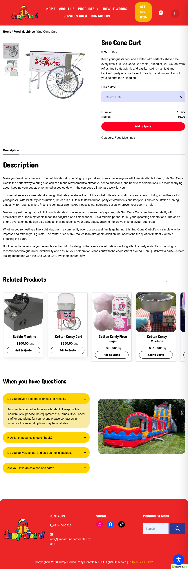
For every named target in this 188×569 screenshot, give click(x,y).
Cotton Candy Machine (157, 339)
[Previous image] (27, 74)
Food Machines (24, 31)
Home (50, 8)
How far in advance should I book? (29, 437)
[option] (11, 68)
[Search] (177, 528)
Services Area (75, 16)
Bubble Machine (24, 337)
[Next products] (181, 281)
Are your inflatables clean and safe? (30, 468)
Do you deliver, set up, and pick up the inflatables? (40, 452)
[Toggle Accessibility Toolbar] (178, 559)
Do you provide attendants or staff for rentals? (36, 399)
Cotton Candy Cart (68, 337)
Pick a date (108, 87)
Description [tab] (11, 150)
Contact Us (100, 16)
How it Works (115, 8)
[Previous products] (169, 281)
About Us (66, 8)
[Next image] (82, 74)
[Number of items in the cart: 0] (175, 13)
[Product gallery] (55, 74)
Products (86, 8)
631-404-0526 (62, 525)
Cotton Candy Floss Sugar (113, 339)
